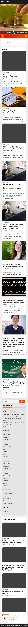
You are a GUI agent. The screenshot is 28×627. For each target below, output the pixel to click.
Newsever (18, 625)
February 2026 (6, 434)
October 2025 (6, 444)
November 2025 (7, 442)
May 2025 (5, 456)
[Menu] (5, 36)
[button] (5, 36)
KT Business (6, 511)
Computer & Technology (7, 108)
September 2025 (7, 447)
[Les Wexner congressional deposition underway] (14, 580)
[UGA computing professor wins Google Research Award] (14, 97)
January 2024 (6, 485)
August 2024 (6, 478)
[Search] (24, 36)
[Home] (2, 36)
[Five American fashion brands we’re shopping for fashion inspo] (14, 605)
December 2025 (7, 439)
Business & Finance (6, 379)
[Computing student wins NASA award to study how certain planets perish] (14, 250)
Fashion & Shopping (7, 498)
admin (14, 78)
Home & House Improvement (9, 503)
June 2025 (5, 454)
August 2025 (6, 449)
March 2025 (6, 461)
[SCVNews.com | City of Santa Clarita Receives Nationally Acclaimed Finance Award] (14, 133)
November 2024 (7, 471)
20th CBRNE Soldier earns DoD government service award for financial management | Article (12, 187)
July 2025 (5, 451)
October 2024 (6, 473)
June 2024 (5, 483)
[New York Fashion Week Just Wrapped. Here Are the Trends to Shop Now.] (14, 530)
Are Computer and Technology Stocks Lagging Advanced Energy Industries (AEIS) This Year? (13, 567)
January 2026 (6, 437)
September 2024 (7, 476)
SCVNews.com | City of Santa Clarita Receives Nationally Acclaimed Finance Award (13, 149)
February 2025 (6, 463)
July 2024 (5, 480)
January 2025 (6, 466)
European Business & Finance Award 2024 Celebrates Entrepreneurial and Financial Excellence (13, 302)
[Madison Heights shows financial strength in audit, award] (14, 61)
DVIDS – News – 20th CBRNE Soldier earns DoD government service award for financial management (13, 226)
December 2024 (7, 468)
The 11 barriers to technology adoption (12, 426)
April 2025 (5, 459)
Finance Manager (6, 72)
